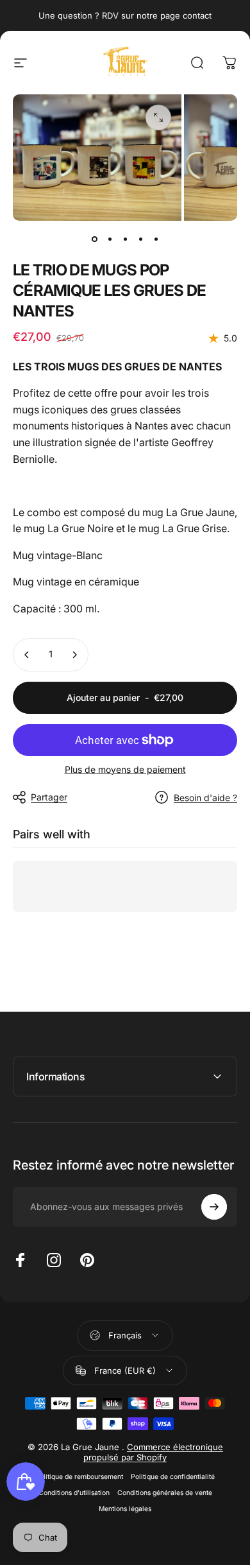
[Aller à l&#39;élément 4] (140, 238)
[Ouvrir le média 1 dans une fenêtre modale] (158, 117)
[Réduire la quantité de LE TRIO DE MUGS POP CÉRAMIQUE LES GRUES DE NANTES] (26, 655)
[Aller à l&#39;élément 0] (94, 238)
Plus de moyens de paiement (125, 769)
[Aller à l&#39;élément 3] (125, 238)
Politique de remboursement (79, 1477)
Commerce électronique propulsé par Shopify (153, 1452)
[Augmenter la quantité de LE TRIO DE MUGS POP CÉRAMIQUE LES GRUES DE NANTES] (74, 655)
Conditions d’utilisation (74, 1493)
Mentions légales (125, 1509)
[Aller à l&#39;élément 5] (155, 238)
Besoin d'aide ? (205, 797)
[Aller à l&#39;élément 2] (109, 238)
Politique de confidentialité (173, 1477)
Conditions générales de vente (164, 1493)
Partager (49, 796)
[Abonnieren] (214, 1207)
